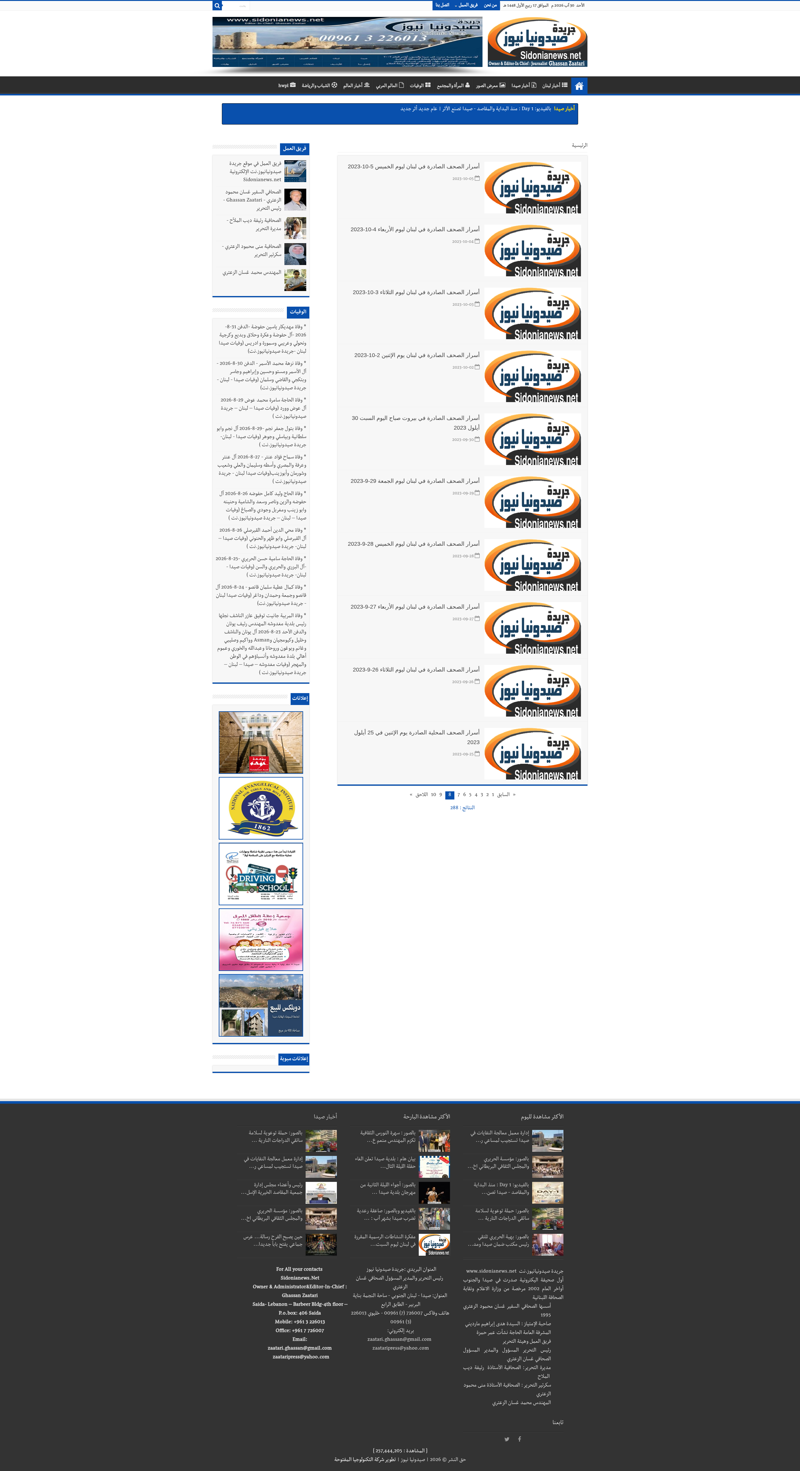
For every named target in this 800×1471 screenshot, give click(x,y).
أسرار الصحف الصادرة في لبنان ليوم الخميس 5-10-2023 (414, 166)
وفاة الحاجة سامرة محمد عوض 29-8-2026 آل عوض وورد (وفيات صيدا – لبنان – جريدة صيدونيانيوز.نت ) (263, 409)
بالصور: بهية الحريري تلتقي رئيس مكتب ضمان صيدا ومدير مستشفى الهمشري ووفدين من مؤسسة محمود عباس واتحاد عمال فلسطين (424, 109)
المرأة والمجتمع (450, 86)
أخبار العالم (352, 86)
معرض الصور (487, 86)
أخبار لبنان (551, 86)
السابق (503, 795)
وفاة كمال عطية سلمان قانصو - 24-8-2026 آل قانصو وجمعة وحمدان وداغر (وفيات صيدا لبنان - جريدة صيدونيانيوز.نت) (261, 596)
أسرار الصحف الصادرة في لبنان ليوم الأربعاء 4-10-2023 (415, 229)
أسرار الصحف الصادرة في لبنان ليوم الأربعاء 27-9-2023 (415, 607)
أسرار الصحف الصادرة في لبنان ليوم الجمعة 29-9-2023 (415, 481)
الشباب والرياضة (316, 86)
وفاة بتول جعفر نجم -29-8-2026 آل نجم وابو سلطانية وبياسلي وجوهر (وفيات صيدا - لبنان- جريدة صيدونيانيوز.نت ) (261, 437)
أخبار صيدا (521, 86)
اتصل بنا (442, 5)
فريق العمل (468, 5)
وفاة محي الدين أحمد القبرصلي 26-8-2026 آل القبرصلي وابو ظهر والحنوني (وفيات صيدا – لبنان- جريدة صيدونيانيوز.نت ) (262, 539)
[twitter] (507, 1439)
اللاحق (422, 795)
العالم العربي (387, 86)
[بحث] (217, 5)
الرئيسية (580, 146)
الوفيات (417, 86)
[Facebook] (519, 1439)
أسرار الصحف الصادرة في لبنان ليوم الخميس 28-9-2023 (414, 544)
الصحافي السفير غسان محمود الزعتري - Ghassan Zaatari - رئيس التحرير (252, 201)
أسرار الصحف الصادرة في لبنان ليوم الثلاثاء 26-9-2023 (416, 670)
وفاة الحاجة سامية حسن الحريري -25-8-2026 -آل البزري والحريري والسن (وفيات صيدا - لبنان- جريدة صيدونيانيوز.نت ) (261, 567)
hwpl (283, 86)
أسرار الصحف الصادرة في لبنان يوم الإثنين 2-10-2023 (417, 355)
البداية (579, 86)
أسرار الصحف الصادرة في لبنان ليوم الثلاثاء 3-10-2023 (416, 292)
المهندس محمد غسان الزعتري (251, 273)
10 (433, 795)
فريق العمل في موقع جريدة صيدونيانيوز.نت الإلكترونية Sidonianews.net (255, 172)
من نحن (490, 5)
